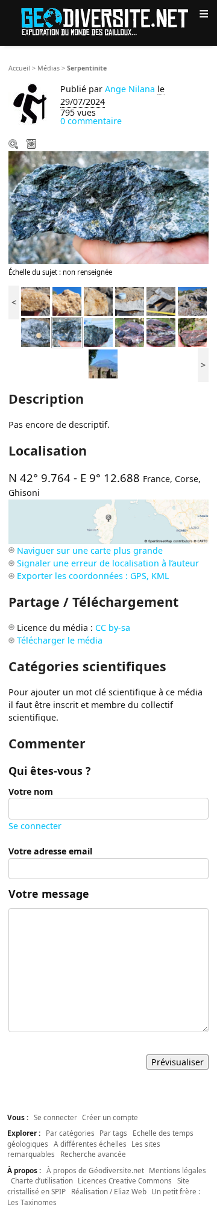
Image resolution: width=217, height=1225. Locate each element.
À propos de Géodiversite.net (95, 1170)
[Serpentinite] (35, 331)
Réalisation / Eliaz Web (108, 1191)
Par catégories (70, 1133)
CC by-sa (112, 627)
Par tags (113, 1133)
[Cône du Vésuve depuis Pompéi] (103, 363)
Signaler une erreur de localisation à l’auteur (108, 563)
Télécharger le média (33, 145)
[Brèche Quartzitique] (129, 331)
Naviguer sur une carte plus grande (90, 550)
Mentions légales (177, 1170)
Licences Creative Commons (125, 1180)
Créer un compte (110, 1117)
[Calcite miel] (35, 300)
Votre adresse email (50, 851)
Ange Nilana (130, 89)
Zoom (14, 145)
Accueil (19, 68)
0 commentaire (91, 121)
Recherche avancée (93, 1154)
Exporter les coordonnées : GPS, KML (93, 575)
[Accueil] (108, 20)
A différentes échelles (90, 1143)
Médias (48, 68)
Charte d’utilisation (42, 1180)
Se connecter (34, 826)
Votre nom (30, 791)
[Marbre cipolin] (129, 300)
